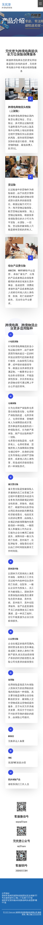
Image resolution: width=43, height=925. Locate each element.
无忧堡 (6, 4)
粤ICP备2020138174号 (34, 914)
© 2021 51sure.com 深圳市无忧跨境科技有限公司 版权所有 (22, 913)
